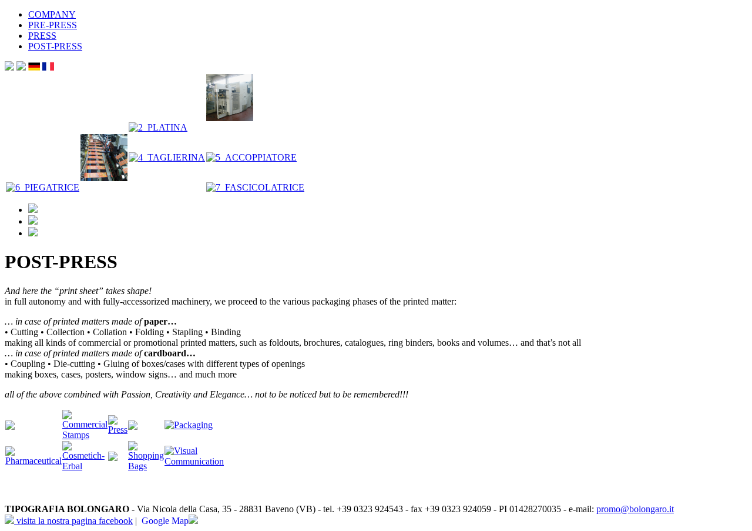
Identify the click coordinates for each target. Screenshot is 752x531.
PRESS (42, 36)
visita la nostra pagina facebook (73, 521)
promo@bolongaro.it (635, 509)
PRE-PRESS (52, 25)
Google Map (165, 521)
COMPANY (52, 14)
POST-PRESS (55, 46)
